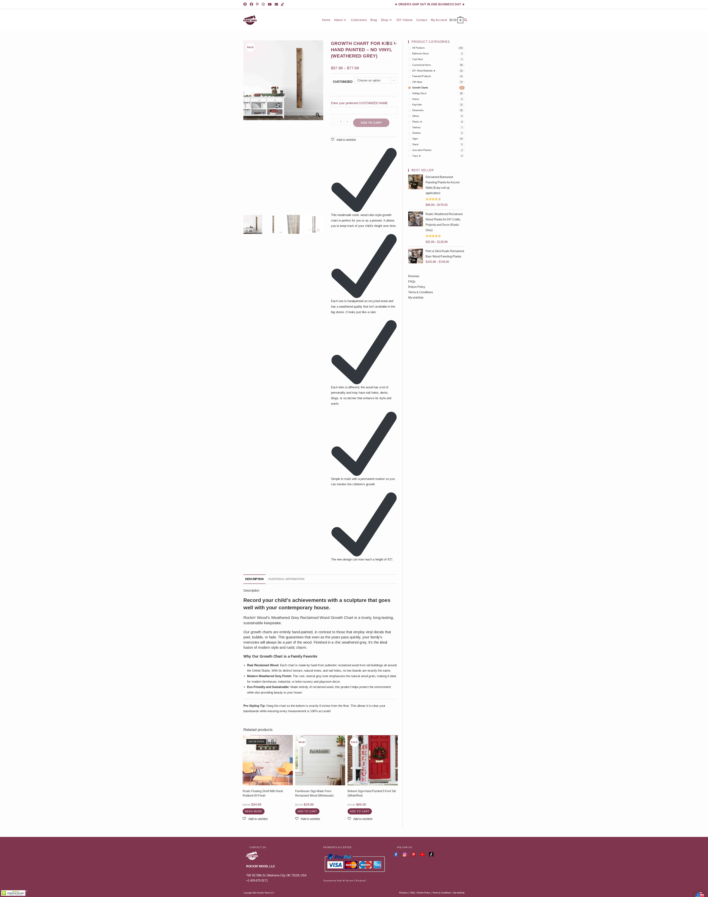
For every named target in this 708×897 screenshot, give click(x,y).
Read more (253, 811)
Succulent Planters (422, 150)
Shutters (416, 133)
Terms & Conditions (420, 292)
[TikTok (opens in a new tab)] (283, 4)
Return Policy (416, 286)
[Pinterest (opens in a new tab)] (258, 4)
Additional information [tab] (286, 579)
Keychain (417, 104)
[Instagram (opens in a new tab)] (264, 4)
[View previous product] (387, 43)
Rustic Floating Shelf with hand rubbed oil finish (263, 793)
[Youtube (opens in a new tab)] (270, 4)
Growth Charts (420, 87)
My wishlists (415, 297)
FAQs (411, 281)
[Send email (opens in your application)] (277, 4)
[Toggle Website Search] (465, 20)
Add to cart (371, 122)
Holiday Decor (419, 93)
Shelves (416, 127)
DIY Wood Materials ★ (423, 70)
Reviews (413, 276)
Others (415, 116)
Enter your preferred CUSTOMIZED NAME (360, 103)
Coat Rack (417, 59)
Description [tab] (254, 579)
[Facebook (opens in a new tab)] (246, 4)
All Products (418, 47)
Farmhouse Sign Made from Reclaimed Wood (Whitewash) (314, 793)
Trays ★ (416, 155)
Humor (415, 99)
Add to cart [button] (307, 811)
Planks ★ (417, 121)
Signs (415, 138)
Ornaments (418, 110)
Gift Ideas (417, 82)
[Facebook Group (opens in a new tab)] (252, 4)
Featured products (421, 76)
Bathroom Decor (420, 53)
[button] (318, 128)
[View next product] (394, 43)
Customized (343, 81)
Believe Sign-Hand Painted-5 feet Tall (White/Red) (372, 793)
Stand (415, 144)
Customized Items (421, 65)
